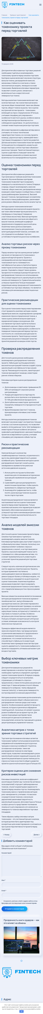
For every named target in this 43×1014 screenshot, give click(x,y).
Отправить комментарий (14, 909)
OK (22, 1011)
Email (4, 891)
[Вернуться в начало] (13, 4)
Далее (36, 835)
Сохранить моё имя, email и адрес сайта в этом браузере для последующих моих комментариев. (19, 902)
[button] (40, 4)
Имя (3, 880)
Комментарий (6, 853)
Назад (6, 835)
